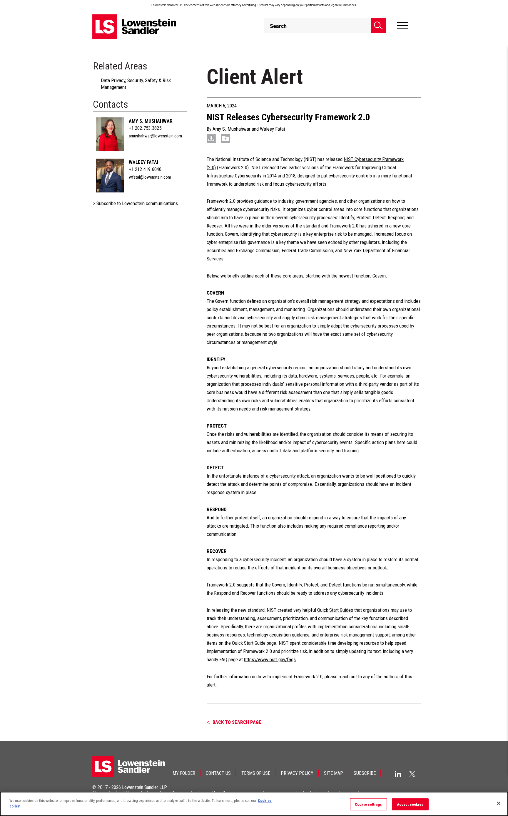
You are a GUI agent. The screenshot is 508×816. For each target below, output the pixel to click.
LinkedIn (398, 774)
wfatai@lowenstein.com (150, 177)
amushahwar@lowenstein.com (155, 136)
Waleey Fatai (143, 162)
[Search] (378, 25)
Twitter (412, 774)
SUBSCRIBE (365, 773)
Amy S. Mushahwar (151, 121)
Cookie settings (368, 804)
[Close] (498, 803)
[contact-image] (110, 134)
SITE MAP (333, 773)
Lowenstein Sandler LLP (144, 787)
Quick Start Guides (335, 610)
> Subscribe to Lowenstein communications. (136, 203)
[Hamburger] (402, 25)
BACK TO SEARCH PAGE (237, 722)
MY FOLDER (184, 773)
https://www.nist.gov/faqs (270, 659)
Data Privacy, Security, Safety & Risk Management (136, 83)
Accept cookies (410, 804)
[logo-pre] (134, 26)
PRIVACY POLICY (297, 773)
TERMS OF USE (255, 773)
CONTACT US (218, 773)
